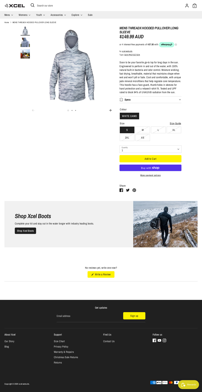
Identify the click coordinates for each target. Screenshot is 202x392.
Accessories (57, 15)
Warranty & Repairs (64, 352)
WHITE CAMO (129, 116)
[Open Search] (32, 5)
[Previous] (33, 110)
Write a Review (104, 275)
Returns (58, 362)
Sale (90, 15)
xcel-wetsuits (127, 51)
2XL (127, 137)
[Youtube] (159, 340)
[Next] (110, 110)
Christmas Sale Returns (66, 357)
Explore (76, 15)
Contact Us (109, 341)
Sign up (134, 316)
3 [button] (75, 110)
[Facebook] (154, 340)
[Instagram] (164, 340)
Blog (6, 346)
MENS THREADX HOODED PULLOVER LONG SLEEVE (34, 22)
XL (173, 130)
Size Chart (59, 341)
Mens (7, 15)
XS (142, 137)
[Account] (187, 6)
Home (6, 22)
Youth (39, 15)
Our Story (9, 341)
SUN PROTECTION (132, 54)
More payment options (150, 175)
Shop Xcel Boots (25, 231)
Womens (23, 15)
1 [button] (68, 110)
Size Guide (175, 123)
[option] (71, 67)
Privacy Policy (61, 346)
